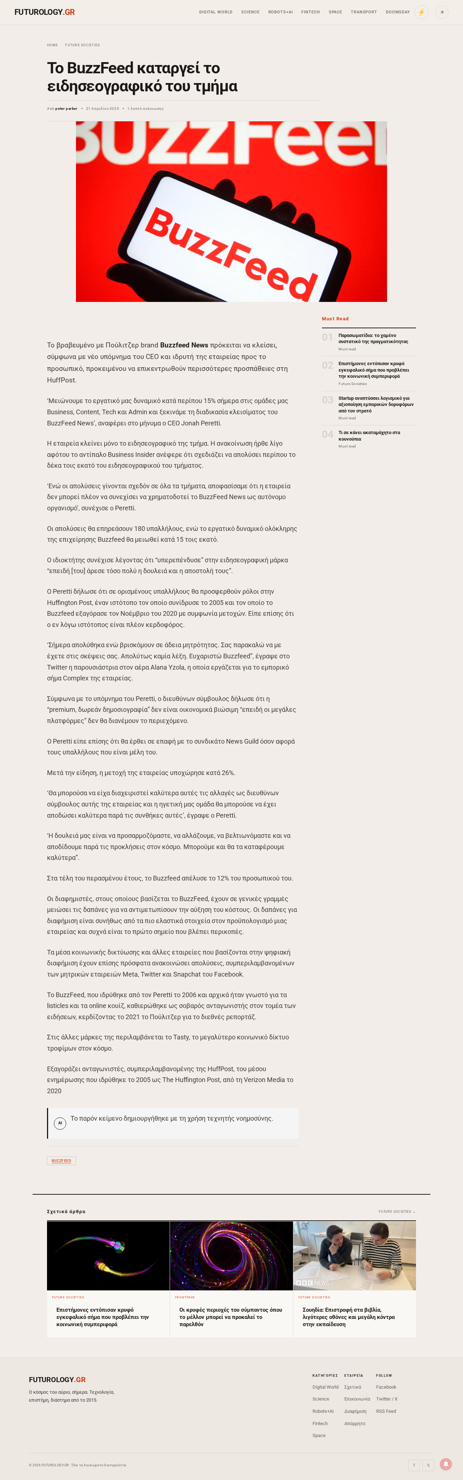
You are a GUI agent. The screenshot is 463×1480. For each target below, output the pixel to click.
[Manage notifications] (446, 1464)
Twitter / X (387, 1399)
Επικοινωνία (357, 1399)
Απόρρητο (354, 1423)
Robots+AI (280, 12)
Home (52, 45)
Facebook (386, 1387)
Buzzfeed (61, 1161)
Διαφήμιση (355, 1411)
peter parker (66, 109)
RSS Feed (386, 1411)
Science (250, 12)
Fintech (310, 12)
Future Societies (82, 45)
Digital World (216, 12)
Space (335, 12)
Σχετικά (352, 1387)
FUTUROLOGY (44, 12)
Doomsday (398, 12)
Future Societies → (397, 1211)
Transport (364, 12)
